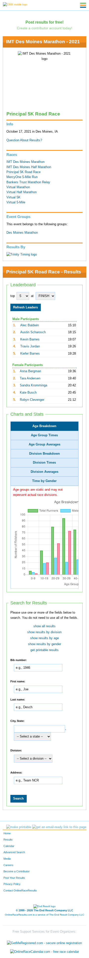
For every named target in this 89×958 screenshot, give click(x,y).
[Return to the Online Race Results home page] (15, 4)
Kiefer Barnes (30, 353)
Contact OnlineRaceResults (20, 890)
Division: (16, 750)
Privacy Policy (12, 884)
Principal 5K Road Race (23, 172)
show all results (44, 626)
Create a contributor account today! (44, 28)
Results (8, 839)
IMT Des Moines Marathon (25, 162)
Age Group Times (44, 435)
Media (7, 858)
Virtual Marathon (18, 187)
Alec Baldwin (29, 325)
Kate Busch (28, 392)
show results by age (44, 638)
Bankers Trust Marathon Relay (28, 182)
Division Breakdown (44, 453)
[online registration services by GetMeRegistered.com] (44, 942)
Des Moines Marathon (22, 232)
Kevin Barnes (30, 339)
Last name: (17, 699)
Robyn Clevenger (32, 400)
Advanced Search (14, 852)
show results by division (44, 632)
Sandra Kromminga (33, 385)
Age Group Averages (44, 444)
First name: (17, 681)
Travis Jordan (30, 346)
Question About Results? (24, 140)
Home (7, 833)
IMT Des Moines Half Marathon (28, 167)
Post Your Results (14, 877)
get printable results (44, 650)
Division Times (44, 462)
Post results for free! (44, 22)
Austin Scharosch (33, 332)
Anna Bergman (30, 371)
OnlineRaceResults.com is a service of (44, 914)
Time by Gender (44, 481)
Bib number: (18, 659)
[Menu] (83, 5)
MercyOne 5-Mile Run (22, 177)
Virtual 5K (13, 197)
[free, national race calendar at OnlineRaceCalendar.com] (44, 951)
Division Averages (44, 472)
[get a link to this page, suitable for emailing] (59, 827)
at (32, 296)
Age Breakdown (44, 426)
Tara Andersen (30, 378)
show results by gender (44, 644)
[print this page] (18, 827)
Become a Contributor (16, 871)
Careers (8, 865)
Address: (16, 772)
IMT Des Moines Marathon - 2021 (43, 41)
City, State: (17, 720)
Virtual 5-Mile (15, 202)
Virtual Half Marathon (21, 192)
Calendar (8, 846)
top (12, 296)
